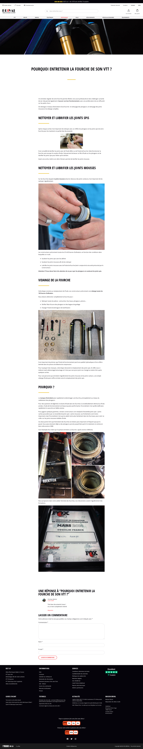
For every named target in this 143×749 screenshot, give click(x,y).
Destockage (64, 17)
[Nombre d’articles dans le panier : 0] (137, 11)
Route (25, 17)
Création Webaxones (71, 746)
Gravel (37, 17)
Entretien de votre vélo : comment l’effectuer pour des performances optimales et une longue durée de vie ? (52, 700)
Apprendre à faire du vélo (45, 703)
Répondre (50, 610)
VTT (15, 17)
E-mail (40, 649)
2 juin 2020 (51, 600)
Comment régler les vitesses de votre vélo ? (49, 706)
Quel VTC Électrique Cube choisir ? (14, 704)
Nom (40, 642)
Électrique (50, 17)
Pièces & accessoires (108, 17)
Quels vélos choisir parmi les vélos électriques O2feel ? (19, 702)
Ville (77, 17)
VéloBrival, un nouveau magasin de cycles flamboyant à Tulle (87, 703)
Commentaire (43, 622)
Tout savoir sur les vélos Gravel (13, 700)
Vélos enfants (90, 17)
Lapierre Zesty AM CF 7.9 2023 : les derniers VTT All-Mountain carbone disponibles (87, 700)
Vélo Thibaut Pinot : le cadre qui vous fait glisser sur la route (86, 705)
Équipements (125, 17)
